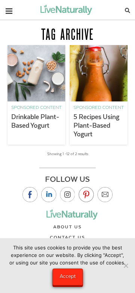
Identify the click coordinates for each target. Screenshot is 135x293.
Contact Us (67, 237)
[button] (9, 9)
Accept (68, 276)
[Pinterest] (86, 194)
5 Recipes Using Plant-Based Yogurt (96, 125)
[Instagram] (67, 194)
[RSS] (105, 194)
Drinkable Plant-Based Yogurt (35, 121)
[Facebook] (30, 194)
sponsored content (36, 107)
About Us (67, 227)
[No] (125, 265)
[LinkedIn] (48, 194)
